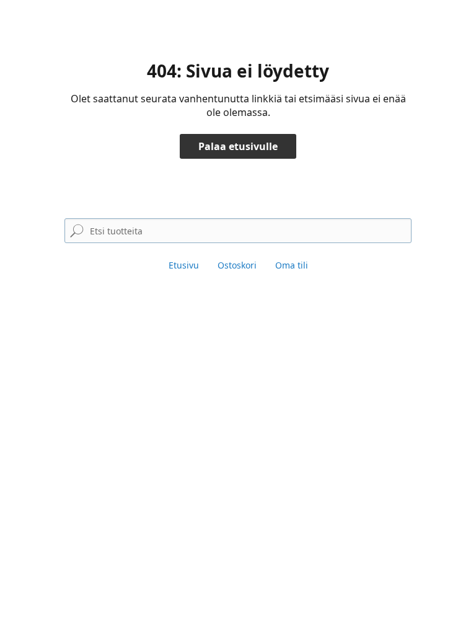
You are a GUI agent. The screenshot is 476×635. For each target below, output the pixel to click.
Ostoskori (237, 265)
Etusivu (184, 265)
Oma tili (291, 265)
